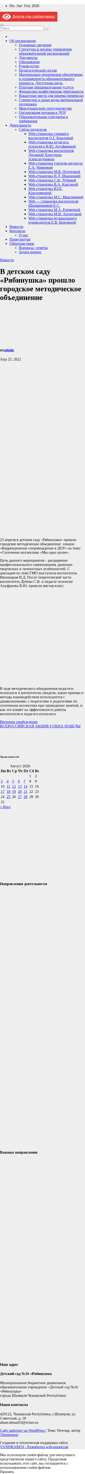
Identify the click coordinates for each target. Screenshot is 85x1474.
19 (14, 792)
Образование (29, 62)
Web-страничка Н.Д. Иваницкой (54, 176)
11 (8, 786)
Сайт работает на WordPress (23, 1430)
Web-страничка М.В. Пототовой (54, 172)
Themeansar (9, 1435)
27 (20, 797)
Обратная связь (21, 244)
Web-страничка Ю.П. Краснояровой (45, 191)
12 (14, 786)
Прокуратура (19, 239)
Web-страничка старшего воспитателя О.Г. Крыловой (50, 136)
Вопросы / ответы (33, 248)
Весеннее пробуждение (19, 722)
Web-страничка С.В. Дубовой (52, 180)
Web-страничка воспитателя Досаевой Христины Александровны (51, 155)
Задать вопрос (30, 252)
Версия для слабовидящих (33, 16)
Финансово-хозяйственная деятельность (51, 91)
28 (25, 797)
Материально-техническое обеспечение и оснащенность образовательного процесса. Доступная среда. (51, 79)
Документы (28, 58)
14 (25, 786)
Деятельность (20, 125)
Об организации (22, 41)
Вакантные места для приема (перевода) (51, 96)
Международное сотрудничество (45, 108)
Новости (16, 227)
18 (8, 792)
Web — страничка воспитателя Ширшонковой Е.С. (53, 203)
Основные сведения (35, 45)
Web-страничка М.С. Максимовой (55, 197)
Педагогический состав (38, 70)
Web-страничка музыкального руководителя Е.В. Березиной (52, 220)
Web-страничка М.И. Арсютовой (54, 214)
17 (2, 792)
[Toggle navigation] (2, 25)
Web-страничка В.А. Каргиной (53, 184)
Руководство (29, 66)
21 (25, 792)
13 (20, 786)
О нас (23, 235)
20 (20, 792)
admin (9, 350)
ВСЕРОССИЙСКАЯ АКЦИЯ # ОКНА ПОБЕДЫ (40, 726)
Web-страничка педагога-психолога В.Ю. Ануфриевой (52, 144)
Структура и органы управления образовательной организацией (45, 51)
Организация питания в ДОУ (42, 113)
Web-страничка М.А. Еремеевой (54, 210)
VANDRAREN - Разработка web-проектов (34, 1447)
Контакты (17, 231)
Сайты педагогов (33, 129)
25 (8, 797)
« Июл (5, 807)
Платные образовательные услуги (46, 87)
